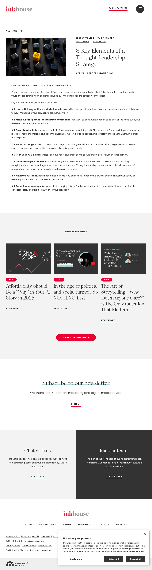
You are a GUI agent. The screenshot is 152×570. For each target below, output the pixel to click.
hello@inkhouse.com (34, 541)
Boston (26, 536)
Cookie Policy (29, 545)
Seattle (35, 536)
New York (45, 536)
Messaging (99, 41)
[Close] (145, 533)
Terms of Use (45, 545)
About (67, 524)
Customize (76, 559)
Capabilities (47, 524)
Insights (84, 524)
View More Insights (76, 337)
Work (29, 524)
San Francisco (13, 536)
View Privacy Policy (133, 551)
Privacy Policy (13, 545)
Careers (121, 524)
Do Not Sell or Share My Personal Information (29, 550)
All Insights (14, 31)
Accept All (135, 559)
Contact (103, 524)
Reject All (114, 559)
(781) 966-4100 (14, 541)
